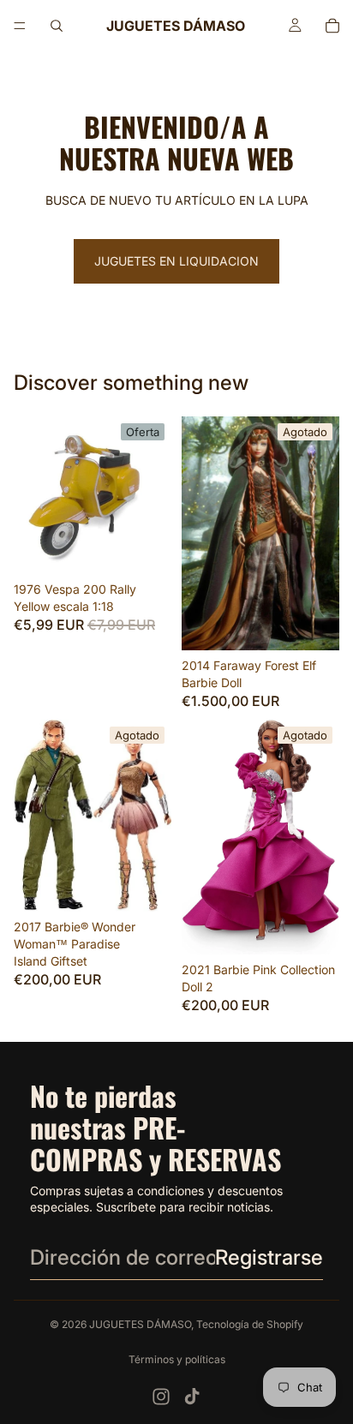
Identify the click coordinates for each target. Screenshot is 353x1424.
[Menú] (19, 25)
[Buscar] (56, 26)
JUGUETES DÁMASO (140, 1324)
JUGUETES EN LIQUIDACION (176, 261)
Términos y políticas (177, 1359)
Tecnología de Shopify (249, 1324)
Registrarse (269, 1257)
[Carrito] (332, 26)
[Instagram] (161, 1396)
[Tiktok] (192, 1396)
